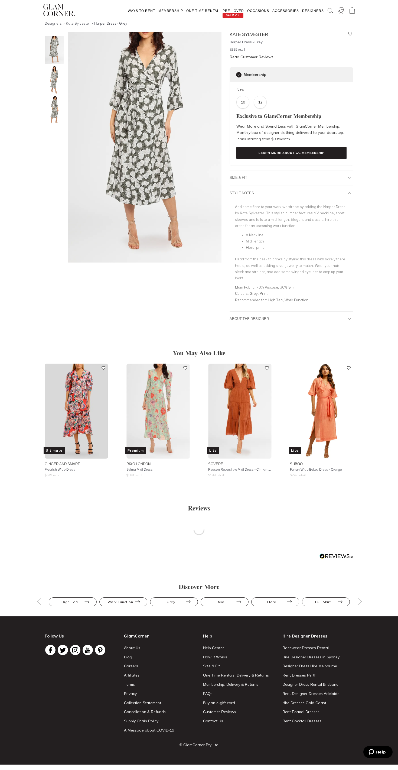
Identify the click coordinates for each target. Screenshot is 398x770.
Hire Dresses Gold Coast (304, 702)
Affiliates (131, 675)
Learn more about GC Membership (291, 153)
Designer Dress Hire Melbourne (309, 666)
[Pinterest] (100, 650)
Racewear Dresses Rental (305, 647)
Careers (131, 666)
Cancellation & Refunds (145, 711)
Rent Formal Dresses (300, 711)
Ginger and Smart (62, 464)
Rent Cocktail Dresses (301, 721)
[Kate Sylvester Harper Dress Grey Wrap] (53, 109)
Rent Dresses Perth (299, 675)
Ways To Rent (141, 11)
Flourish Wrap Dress (60, 469)
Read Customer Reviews (251, 56)
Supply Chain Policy (141, 721)
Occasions (258, 11)
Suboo (296, 464)
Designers (313, 11)
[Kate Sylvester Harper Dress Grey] (53, 50)
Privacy (130, 693)
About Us (132, 647)
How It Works (215, 657)
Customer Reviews (219, 711)
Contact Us (213, 721)
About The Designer (249, 318)
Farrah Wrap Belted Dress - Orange (316, 469)
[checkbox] (239, 74)
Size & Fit (238, 177)
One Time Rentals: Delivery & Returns (236, 675)
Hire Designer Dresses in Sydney (311, 657)
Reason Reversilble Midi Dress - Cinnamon (240, 469)
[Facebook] (50, 650)
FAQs (208, 693)
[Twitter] (63, 650)
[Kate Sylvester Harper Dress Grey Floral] (53, 80)
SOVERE (215, 464)
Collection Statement (142, 702)
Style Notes (242, 193)
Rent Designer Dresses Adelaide (311, 693)
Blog (128, 657)
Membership (170, 11)
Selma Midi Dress (139, 469)
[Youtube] (88, 650)
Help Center (213, 647)
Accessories (285, 11)
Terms (129, 684)
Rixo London (138, 464)
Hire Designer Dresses (304, 636)
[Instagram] (75, 650)
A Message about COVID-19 (149, 730)
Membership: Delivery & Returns (231, 684)
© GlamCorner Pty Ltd (199, 744)
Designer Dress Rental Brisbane (310, 684)
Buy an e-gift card (219, 702)
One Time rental (202, 11)
